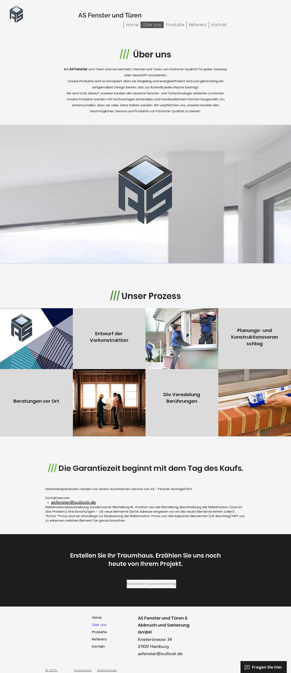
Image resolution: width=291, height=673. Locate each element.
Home (97, 617)
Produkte (99, 632)
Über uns (99, 624)
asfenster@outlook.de (73, 502)
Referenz (99, 639)
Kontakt (98, 646)
